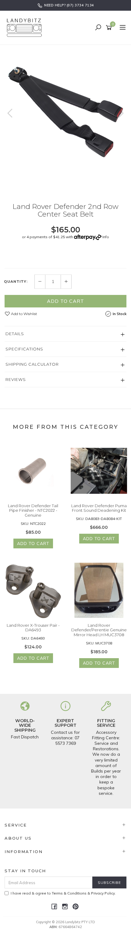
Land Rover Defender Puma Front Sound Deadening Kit (99, 508)
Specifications (24, 348)
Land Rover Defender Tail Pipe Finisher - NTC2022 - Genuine (33, 510)
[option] (65, 102)
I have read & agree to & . (63, 893)
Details (14, 333)
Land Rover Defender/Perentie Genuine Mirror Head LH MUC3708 (99, 630)
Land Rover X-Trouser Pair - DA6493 (33, 628)
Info (105, 237)
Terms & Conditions (69, 893)
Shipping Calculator (32, 364)
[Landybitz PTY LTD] (26, 27)
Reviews (15, 379)
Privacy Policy (103, 893)
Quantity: (16, 281)
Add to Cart (65, 301)
